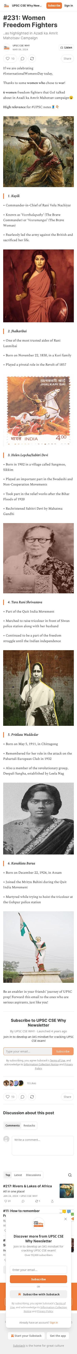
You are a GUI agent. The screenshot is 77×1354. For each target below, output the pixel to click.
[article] (38, 1194)
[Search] (70, 1175)
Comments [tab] (13, 1125)
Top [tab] (8, 1175)
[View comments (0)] (22, 59)
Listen (68, 47)
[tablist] (20, 1125)
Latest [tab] (18, 1175)
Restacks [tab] (29, 1125)
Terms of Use (57, 1060)
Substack (19, 1345)
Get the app (58, 1336)
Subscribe (54, 5)
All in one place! (14, 1191)
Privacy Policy (45, 1311)
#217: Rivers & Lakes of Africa (27, 1186)
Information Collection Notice (41, 1064)
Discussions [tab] (33, 1175)
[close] (65, 1219)
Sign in (68, 5)
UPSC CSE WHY (21, 45)
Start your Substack (28, 1336)
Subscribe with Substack (41, 1294)
